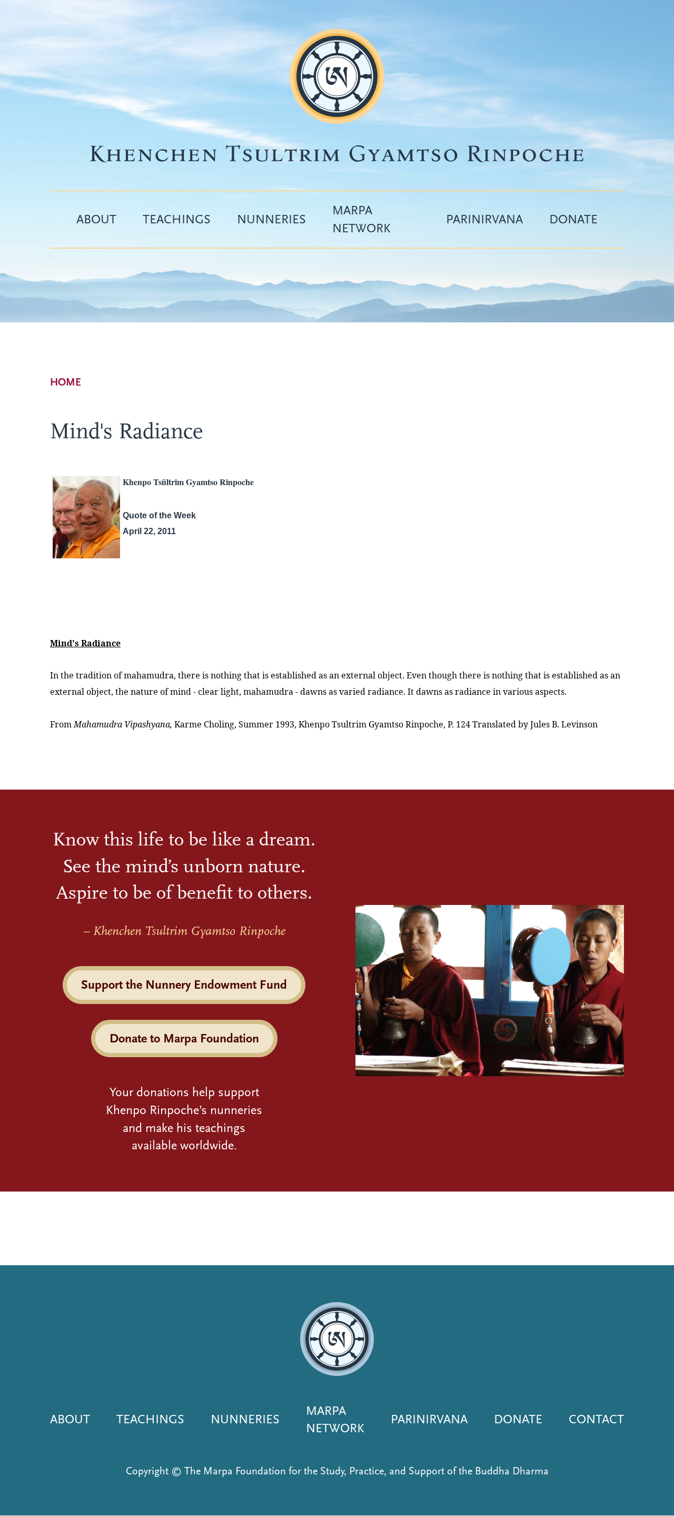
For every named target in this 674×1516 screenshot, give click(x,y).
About (96, 219)
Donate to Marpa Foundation (184, 1038)
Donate (573, 219)
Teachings (177, 219)
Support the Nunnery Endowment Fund (184, 984)
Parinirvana (484, 219)
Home (65, 382)
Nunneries (271, 219)
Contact (596, 1419)
